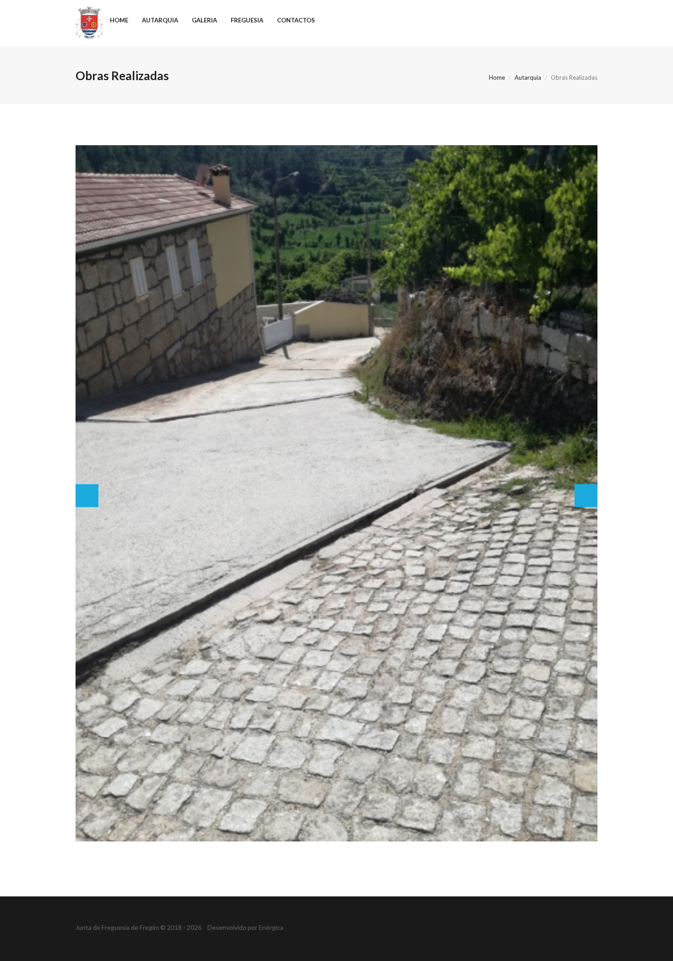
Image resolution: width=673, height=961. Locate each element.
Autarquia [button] (160, 20)
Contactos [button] (296, 20)
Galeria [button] (204, 20)
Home (497, 77)
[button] (87, 495)
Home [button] (119, 20)
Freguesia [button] (247, 20)
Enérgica (271, 927)
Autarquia (528, 77)
